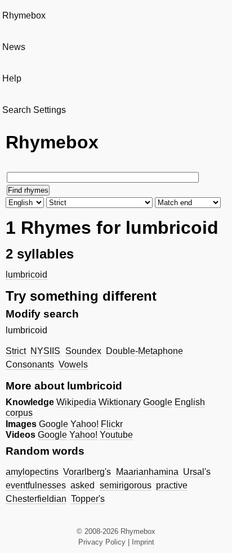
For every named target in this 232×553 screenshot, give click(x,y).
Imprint (143, 542)
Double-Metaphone (144, 351)
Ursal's (197, 472)
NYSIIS (45, 351)
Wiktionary (120, 402)
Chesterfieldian (36, 499)
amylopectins (32, 472)
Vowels (73, 364)
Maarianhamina (147, 472)
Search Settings (34, 110)
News (13, 47)
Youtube (116, 434)
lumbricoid (26, 274)
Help (11, 78)
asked (82, 485)
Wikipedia (76, 402)
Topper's (88, 499)
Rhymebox (24, 15)
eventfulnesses (36, 485)
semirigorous (125, 485)
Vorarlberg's (87, 472)
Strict (16, 351)
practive (172, 485)
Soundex (83, 351)
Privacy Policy (102, 542)
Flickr (112, 424)
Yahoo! (84, 424)
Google (157, 402)
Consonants (30, 364)
